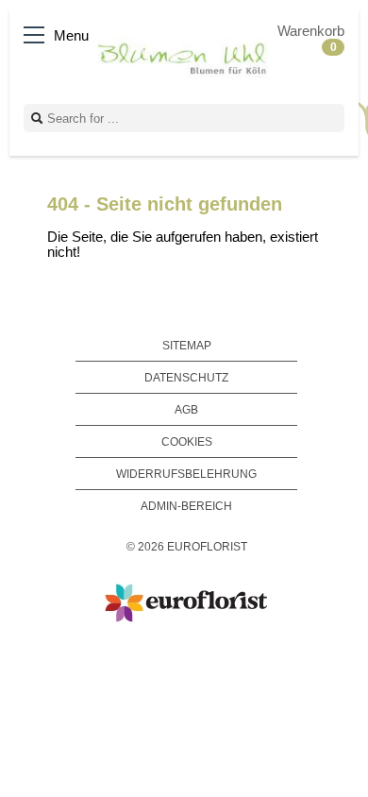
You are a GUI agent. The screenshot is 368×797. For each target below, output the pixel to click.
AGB (186, 409)
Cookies (186, 441)
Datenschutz (186, 377)
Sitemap (186, 345)
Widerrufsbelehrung (186, 473)
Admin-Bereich (186, 506)
